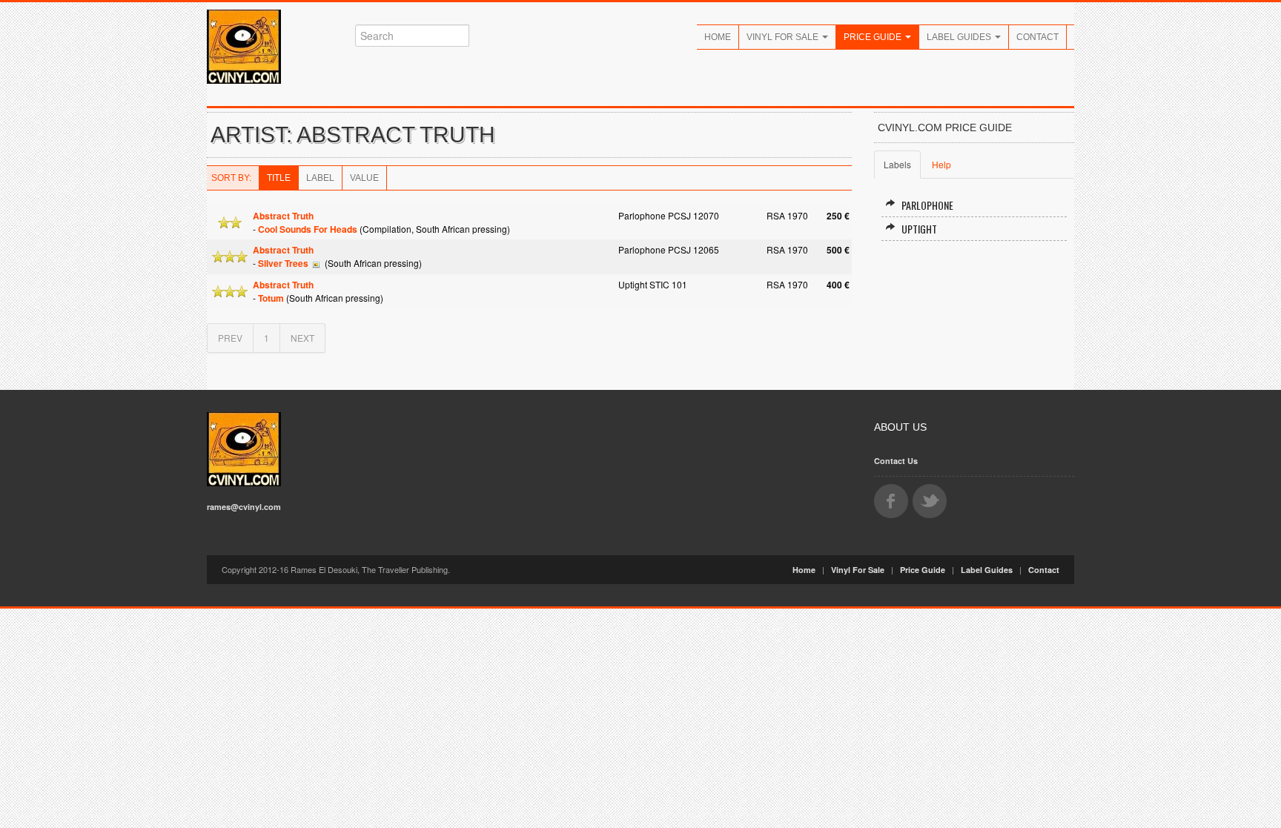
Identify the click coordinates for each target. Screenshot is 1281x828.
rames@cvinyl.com (244, 506)
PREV (230, 337)
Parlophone (927, 205)
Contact (1037, 37)
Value (364, 178)
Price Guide (874, 37)
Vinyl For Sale (784, 37)
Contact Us (896, 460)
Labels (897, 164)
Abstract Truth (283, 215)
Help (941, 164)
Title (279, 178)
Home (717, 37)
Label (320, 178)
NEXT (302, 337)
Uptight (919, 228)
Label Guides (960, 37)
